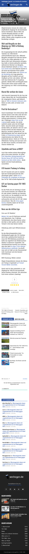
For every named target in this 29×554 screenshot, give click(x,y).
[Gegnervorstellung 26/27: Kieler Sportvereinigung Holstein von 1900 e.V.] (5, 332)
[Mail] (14, 489)
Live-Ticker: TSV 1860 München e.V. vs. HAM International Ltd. (18, 507)
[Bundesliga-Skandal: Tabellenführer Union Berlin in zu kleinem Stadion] (5, 516)
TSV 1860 (18, 16)
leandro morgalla (13, 290)
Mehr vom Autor (19, 319)
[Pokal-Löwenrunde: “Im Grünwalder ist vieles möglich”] (5, 355)
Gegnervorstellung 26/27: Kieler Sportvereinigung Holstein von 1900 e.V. (17, 332)
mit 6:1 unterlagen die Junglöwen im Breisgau (13, 176)
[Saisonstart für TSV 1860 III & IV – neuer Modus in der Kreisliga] (5, 347)
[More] (25, 301)
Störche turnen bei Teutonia (18, 338)
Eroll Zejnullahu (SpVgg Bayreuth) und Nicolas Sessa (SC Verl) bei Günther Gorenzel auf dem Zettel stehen (13, 158)
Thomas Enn (5, 23)
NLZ (14, 16)
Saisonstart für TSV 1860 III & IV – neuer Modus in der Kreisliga (18, 347)
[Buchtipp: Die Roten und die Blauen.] (5, 362)
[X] (11, 301)
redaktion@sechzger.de (14, 485)
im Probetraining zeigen (12, 135)
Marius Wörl (21, 290)
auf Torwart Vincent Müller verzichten (13, 264)
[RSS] (18, 489)
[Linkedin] (18, 301)
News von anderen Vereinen (7, 16)
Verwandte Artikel (7, 319)
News (16, 14)
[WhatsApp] (15, 301)
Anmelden (25, 378)
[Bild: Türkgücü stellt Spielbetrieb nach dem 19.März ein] (5, 501)
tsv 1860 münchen (15, 292)
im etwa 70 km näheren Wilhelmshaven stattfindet (13, 247)
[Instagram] (10, 489)
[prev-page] (2, 368)
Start (2, 8)
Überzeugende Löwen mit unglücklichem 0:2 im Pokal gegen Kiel (18, 325)
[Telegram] (22, 301)
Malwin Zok (5, 216)
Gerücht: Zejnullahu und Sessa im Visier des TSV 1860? (21, 312)
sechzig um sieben (6, 292)
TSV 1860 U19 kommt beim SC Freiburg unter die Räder (7, 312)
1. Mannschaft (7, 8)
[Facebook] (8, 301)
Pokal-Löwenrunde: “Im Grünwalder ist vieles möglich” (17, 355)
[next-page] (5, 368)
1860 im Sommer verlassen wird (16, 101)
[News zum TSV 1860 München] (14, 5)
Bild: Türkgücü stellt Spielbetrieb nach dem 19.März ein (19, 500)
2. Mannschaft (10, 14)
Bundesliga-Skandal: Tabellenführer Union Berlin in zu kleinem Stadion (19, 515)
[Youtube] (22, 489)
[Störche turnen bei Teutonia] (5, 340)
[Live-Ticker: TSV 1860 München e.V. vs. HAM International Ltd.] (5, 508)
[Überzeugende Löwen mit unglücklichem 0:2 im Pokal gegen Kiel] (5, 325)
